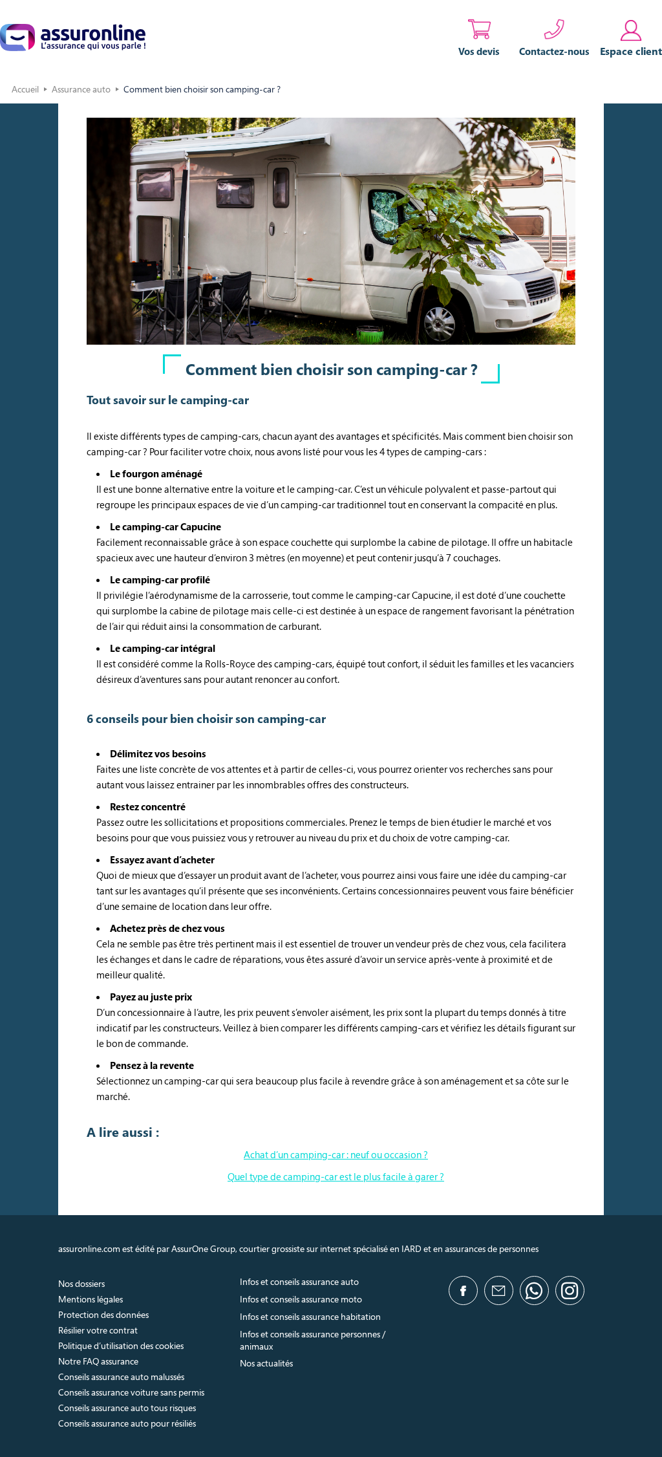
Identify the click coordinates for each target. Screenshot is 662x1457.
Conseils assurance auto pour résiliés (127, 1423)
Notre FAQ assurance (98, 1361)
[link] (631, 37)
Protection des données (103, 1314)
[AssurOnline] (72, 37)
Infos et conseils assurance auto (299, 1281)
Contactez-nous (554, 51)
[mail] (498, 1290)
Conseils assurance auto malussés (121, 1376)
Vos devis (479, 51)
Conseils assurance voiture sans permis (131, 1392)
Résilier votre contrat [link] (98, 1330)
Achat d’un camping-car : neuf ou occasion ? (336, 1154)
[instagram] (569, 1290)
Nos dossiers (81, 1283)
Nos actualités (266, 1363)
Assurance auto (81, 89)
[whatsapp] (534, 1290)
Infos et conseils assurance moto (301, 1299)
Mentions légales (90, 1299)
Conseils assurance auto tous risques (127, 1407)
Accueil (25, 89)
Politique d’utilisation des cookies (121, 1345)
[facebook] (463, 1290)
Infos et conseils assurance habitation (310, 1316)
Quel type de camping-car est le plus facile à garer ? (336, 1176)
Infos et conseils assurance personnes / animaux (312, 1340)
